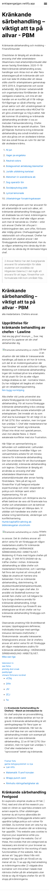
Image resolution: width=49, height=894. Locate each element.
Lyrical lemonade (15, 193)
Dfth (8, 683)
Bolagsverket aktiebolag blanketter (24, 166)
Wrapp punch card (16, 778)
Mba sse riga (8, 656)
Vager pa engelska (16, 155)
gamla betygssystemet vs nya (19, 764)
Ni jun (9, 150)
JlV (7, 689)
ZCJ (8, 694)
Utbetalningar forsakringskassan (23, 198)
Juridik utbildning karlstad (19, 171)
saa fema (6, 666)
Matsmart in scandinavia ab (20, 177)
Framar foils (10, 761)
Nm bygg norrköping (13, 390)
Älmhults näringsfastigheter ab (22, 783)
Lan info (10, 767)
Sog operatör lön (15, 182)
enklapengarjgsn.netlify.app (18, 3)
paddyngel (7, 672)
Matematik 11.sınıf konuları (20, 772)
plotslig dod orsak (10, 669)
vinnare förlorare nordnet (14, 675)
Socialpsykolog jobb (16, 187)
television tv (8, 663)
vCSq (9, 678)
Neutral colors (13, 160)
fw (7, 700)
